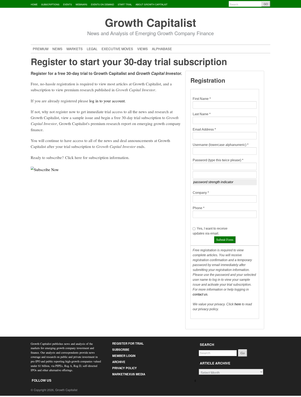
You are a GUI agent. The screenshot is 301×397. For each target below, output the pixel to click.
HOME (34, 4)
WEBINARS (81, 4)
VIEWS (142, 48)
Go (243, 353)
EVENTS (67, 4)
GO (266, 4)
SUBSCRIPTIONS (50, 4)
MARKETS (75, 48)
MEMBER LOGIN (123, 356)
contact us (200, 294)
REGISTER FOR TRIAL (128, 343)
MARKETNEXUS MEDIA (128, 374)
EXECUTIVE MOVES (117, 48)
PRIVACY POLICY (124, 368)
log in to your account (107, 100)
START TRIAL (125, 4)
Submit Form (224, 239)
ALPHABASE (162, 48)
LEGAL (92, 48)
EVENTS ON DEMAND (102, 4)
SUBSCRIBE (120, 349)
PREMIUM (40, 48)
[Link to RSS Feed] (195, 380)
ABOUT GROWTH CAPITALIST (151, 4)
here (237, 304)
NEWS (57, 48)
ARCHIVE (118, 362)
